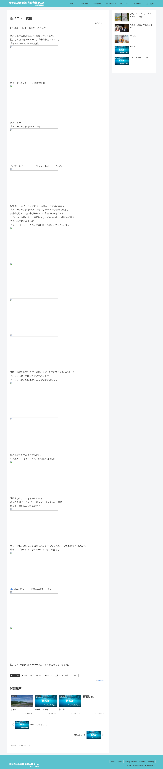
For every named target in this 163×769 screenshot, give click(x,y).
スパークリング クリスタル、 (33, 675)
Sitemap (151, 762)
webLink (142, 762)
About (120, 762)
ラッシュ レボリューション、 (68, 675)
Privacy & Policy (131, 762)
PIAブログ (16, 675)
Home (113, 762)
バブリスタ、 (50, 675)
